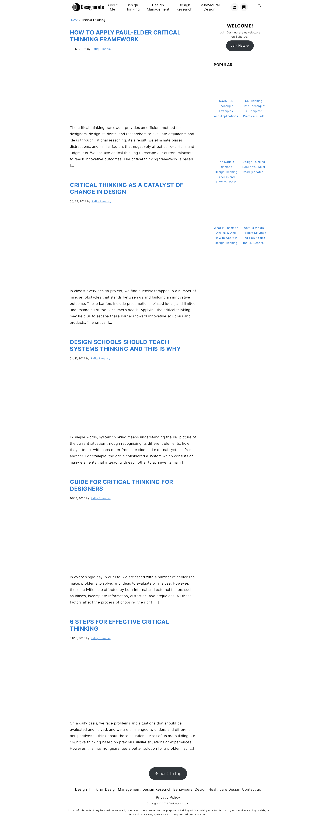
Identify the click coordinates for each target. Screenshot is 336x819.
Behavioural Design (210, 7)
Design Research (184, 7)
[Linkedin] (234, 7)
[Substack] (244, 7)
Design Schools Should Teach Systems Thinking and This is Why (125, 345)
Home (74, 20)
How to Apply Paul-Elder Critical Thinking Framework (125, 36)
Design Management (158, 7)
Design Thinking (132, 7)
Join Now (238, 45)
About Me (112, 7)
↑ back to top (168, 773)
